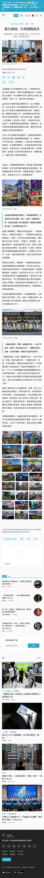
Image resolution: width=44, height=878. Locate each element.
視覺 (35, 539)
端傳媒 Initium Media (14, 867)
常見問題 (4, 854)
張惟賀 (4, 822)
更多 (9, 576)
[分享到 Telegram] (18, 77)
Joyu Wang (6, 699)
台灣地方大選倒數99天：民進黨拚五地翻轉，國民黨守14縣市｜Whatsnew (22, 818)
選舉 (27, 24)
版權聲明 (12, 854)
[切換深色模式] (33, 15)
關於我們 (4, 851)
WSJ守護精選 (7, 691)
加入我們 (20, 851)
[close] (41, 6)
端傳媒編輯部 (18, 529)
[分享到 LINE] (23, 77)
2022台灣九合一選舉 (16, 24)
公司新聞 (20, 854)
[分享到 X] (8, 77)
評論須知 (7, 564)
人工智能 (5, 732)
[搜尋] (37, 15)
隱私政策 (25, 867)
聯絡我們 (12, 851)
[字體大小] (26, 15)
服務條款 (32, 867)
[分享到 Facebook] (13, 77)
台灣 (32, 24)
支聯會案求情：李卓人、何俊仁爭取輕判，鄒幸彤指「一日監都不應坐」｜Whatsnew (16, 625)
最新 (4, 576)
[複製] (3, 77)
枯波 (3, 631)
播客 (4, 773)
